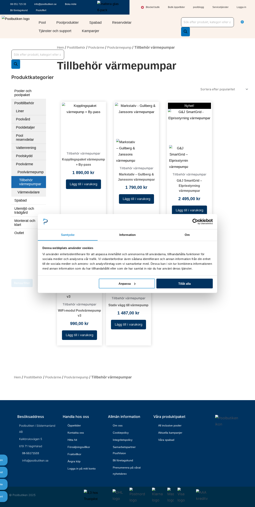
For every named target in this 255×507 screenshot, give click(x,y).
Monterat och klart (24, 223)
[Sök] (185, 31)
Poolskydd (24, 156)
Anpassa (125, 283)
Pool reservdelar (25, 138)
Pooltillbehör (24, 103)
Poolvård (23, 119)
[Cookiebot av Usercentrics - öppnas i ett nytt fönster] (195, 221)
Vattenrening (26, 148)
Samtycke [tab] (68, 234)
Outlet (19, 233)
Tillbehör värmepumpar (30, 182)
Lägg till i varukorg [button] (83, 184)
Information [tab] (127, 234)
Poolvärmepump (31, 172)
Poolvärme (24, 164)
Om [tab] (187, 234)
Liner (20, 111)
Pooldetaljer (25, 127)
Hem (60, 47)
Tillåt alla (184, 283)
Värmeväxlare (29, 192)
